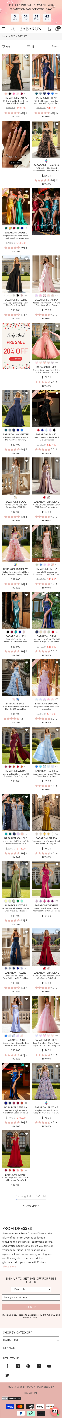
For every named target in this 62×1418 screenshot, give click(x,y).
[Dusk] (52, 362)
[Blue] (40, 564)
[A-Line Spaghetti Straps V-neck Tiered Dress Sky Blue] (46, 745)
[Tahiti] (40, 901)
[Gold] (48, 833)
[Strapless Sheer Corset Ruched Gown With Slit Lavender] (16, 1014)
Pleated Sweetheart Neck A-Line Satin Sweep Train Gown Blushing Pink (46, 304)
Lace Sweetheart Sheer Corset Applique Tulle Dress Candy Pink (46, 1044)
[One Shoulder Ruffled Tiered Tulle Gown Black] (46, 408)
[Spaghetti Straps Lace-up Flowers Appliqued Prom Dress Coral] (46, 543)
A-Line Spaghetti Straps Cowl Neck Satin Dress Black (15, 304)
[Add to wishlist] (26, 56)
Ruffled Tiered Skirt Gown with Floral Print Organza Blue (16, 708)
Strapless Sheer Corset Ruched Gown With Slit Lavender (16, 1044)
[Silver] (13, 295)
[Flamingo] (17, 1170)
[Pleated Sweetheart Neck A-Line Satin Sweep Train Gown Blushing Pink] (46, 274)
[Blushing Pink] (17, 93)
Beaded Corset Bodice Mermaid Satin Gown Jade (15, 641)
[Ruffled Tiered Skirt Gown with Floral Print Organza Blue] (16, 677)
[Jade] (15, 631)
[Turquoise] (21, 901)
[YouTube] (49, 1366)
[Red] (38, 430)
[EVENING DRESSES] (46, 211)
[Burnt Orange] (21, 766)
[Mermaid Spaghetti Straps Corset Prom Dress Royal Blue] (16, 1081)
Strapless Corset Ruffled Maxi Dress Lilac (46, 708)
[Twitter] (7, 1375)
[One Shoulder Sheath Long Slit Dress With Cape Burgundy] (16, 745)
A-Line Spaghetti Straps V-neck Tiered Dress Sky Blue (46, 775)
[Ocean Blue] (52, 93)
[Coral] (5, 93)
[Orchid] (48, 901)
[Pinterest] (28, 1366)
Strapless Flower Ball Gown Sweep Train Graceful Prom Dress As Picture (46, 1112)
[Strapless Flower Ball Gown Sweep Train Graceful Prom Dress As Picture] (46, 1081)
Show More (31, 1206)
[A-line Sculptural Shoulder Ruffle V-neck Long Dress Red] (16, 1149)
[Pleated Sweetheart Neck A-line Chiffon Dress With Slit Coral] (46, 341)
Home (4, 36)
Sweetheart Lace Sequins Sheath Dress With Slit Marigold (46, 843)
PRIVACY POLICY (30, 1317)
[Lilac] (36, 295)
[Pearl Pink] (48, 295)
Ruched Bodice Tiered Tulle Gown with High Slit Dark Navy (16, 977)
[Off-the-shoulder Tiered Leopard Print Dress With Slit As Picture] (46, 139)
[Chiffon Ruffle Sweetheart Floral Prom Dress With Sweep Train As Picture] (16, 543)
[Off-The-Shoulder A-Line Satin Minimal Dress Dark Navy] (16, 408)
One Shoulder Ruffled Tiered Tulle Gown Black (46, 439)
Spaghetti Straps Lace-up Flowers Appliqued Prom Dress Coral (46, 573)
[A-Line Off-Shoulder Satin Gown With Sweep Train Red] (46, 947)
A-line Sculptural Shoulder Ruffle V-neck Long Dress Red (15, 1179)
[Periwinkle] (21, 968)
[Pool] (40, 766)
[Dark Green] (6, 228)
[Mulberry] (5, 766)
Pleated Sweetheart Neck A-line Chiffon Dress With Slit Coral (46, 371)
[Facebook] (7, 1366)
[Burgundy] (21, 93)
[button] (28, 47)
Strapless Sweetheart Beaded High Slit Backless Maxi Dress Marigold (15, 237)
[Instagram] (18, 1366)
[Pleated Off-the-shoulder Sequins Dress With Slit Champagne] (16, 476)
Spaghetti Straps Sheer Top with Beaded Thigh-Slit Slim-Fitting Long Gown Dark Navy (46, 641)
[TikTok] (39, 1366)
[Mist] (36, 699)
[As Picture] (46, 161)
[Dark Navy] (44, 93)
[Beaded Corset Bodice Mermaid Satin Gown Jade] (16, 610)
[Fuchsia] (44, 901)
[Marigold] (10, 228)
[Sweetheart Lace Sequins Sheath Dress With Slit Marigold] (46, 812)
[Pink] (13, 699)
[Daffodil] (5, 901)
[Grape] (52, 901)
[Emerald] (18, 228)
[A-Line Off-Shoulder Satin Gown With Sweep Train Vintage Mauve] (46, 476)
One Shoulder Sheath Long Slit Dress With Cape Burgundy (16, 775)
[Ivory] (9, 295)
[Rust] (13, 766)
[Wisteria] (36, 901)
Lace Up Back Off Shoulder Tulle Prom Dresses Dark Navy (15, 843)
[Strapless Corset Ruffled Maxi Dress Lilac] (46, 677)
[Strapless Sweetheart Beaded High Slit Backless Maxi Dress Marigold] (16, 206)
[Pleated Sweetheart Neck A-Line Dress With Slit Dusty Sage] (16, 879)
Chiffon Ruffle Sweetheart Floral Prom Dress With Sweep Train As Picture (15, 573)
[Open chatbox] (55, 1411)
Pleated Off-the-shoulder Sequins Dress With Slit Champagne (16, 506)
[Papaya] (21, 1170)
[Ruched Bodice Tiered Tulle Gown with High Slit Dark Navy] (16, 947)
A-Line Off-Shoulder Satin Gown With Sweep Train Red (46, 977)
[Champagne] (15, 497)
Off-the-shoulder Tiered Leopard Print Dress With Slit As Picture (46, 170)
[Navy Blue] (9, 1103)
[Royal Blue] (48, 93)
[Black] (9, 93)
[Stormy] (5, 968)
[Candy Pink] (40, 295)
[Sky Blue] (46, 430)
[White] (5, 295)
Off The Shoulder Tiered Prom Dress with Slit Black (15, 102)
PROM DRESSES (19, 36)
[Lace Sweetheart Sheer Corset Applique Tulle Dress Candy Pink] (46, 1014)
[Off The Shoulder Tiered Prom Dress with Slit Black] (16, 72)
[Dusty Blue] (40, 93)
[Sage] (9, 901)
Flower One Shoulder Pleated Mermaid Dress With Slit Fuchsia (46, 910)
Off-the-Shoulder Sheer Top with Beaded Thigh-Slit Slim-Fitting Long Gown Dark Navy (46, 102)
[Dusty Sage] (36, 564)
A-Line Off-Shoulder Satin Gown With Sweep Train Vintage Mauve (46, 506)
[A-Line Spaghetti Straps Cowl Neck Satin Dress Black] (16, 274)
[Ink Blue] (36, 93)
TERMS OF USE (47, 1314)
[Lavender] (40, 699)
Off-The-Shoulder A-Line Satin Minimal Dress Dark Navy (15, 439)
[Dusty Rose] (52, 295)
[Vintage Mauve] (21, 295)
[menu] (3, 29)
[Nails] (16, 144)
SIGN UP (31, 1307)
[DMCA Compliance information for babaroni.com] (31, 1398)
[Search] (12, 29)
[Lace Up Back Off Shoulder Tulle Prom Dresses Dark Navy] (16, 812)
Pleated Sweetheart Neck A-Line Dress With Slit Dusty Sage (16, 910)
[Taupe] (36, 833)
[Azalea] (13, 93)
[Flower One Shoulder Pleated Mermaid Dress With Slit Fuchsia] (46, 879)
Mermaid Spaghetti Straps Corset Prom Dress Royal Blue (15, 1112)
